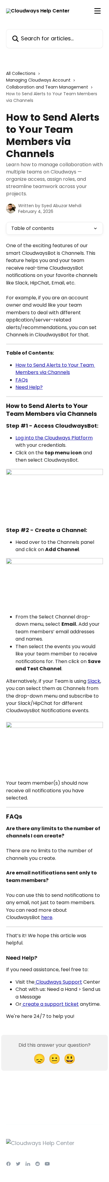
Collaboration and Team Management (47, 87)
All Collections (20, 73)
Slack (94, 681)
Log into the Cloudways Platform (54, 437)
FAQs (21, 379)
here (46, 917)
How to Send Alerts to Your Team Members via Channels (55, 369)
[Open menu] (97, 11)
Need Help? (29, 387)
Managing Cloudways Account (38, 80)
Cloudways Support (58, 981)
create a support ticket (50, 1004)
